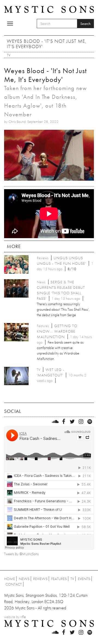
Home (9, 578)
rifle (23, 616)
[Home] (49, 9)
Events (84, 578)
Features (59, 578)
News (24, 578)
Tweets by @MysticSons (21, 553)
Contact (13, 584)
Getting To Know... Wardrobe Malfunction (57, 331)
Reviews (40, 578)
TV (8, 55)
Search (85, 23)
